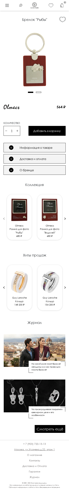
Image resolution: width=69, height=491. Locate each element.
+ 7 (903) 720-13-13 (34, 443)
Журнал (35, 477)
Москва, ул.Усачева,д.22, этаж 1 (34, 449)
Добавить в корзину (47, 131)
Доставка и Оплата (34, 465)
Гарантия (34, 471)
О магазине (34, 454)
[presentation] (4, 218)
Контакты (34, 460)
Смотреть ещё (50, 429)
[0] (62, 5)
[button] (30, 92)
